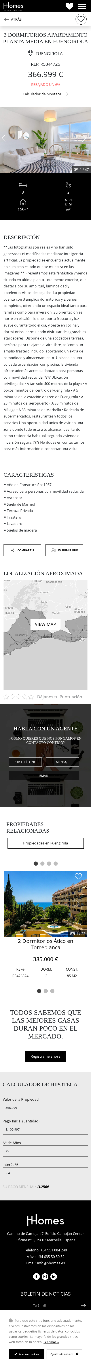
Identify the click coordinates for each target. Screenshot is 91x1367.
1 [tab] (35, 864)
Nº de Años (12, 1142)
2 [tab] (42, 864)
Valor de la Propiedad (21, 1099)
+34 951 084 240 (53, 1250)
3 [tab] (49, 864)
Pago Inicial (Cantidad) (21, 1121)
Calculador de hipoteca (42, 94)
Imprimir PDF (67, 550)
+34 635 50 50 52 (50, 1256)
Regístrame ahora (46, 1056)
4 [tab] (55, 864)
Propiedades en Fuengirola (45, 843)
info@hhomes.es (51, 1263)
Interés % (10, 1164)
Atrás (16, 19)
